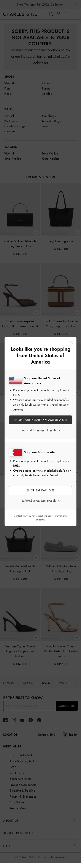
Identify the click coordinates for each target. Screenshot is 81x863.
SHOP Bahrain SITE (40, 490)
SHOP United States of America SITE (40, 420)
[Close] (71, 342)
